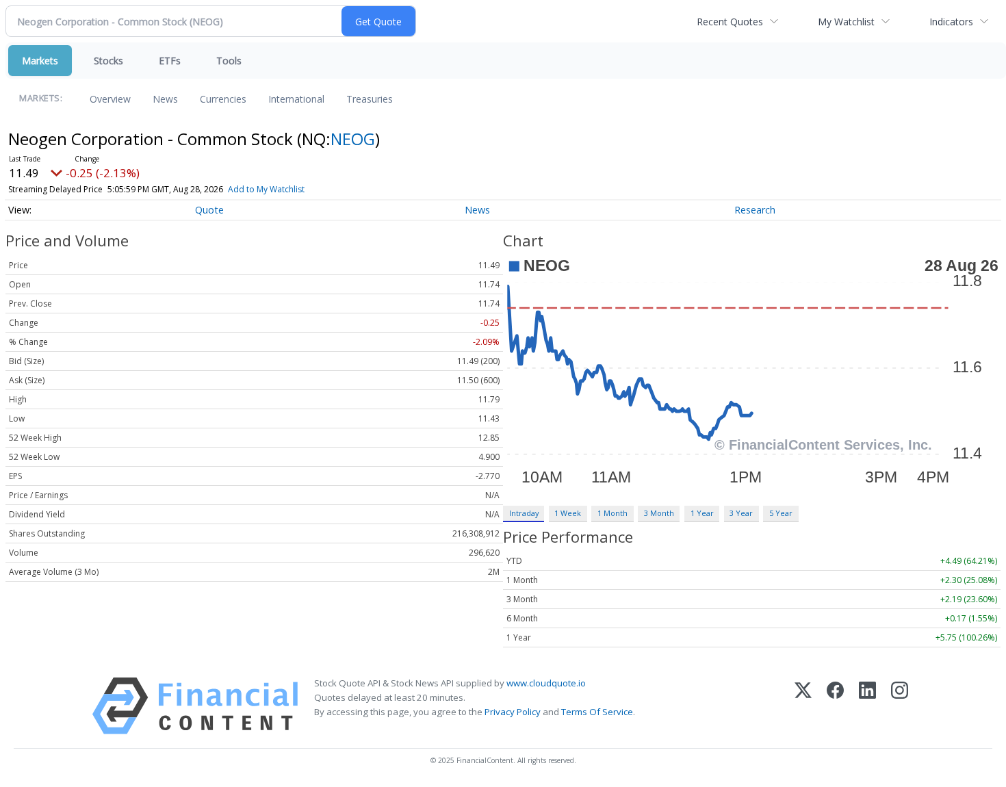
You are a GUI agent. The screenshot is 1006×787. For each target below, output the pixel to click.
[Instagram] (900, 706)
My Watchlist (846, 21)
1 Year (702, 513)
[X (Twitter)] (803, 706)
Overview (110, 98)
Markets (40, 60)
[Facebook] (835, 706)
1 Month (612, 513)
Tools (229, 60)
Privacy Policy (513, 712)
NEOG (353, 138)
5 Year (780, 513)
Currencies (223, 98)
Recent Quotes (730, 21)
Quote (209, 209)
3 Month (659, 513)
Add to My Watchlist (266, 189)
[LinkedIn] (867, 706)
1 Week (567, 513)
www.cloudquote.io (546, 683)
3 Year (741, 513)
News (165, 98)
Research (754, 209)
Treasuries (369, 98)
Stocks (108, 60)
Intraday (524, 513)
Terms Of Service (597, 712)
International (296, 98)
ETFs (170, 60)
